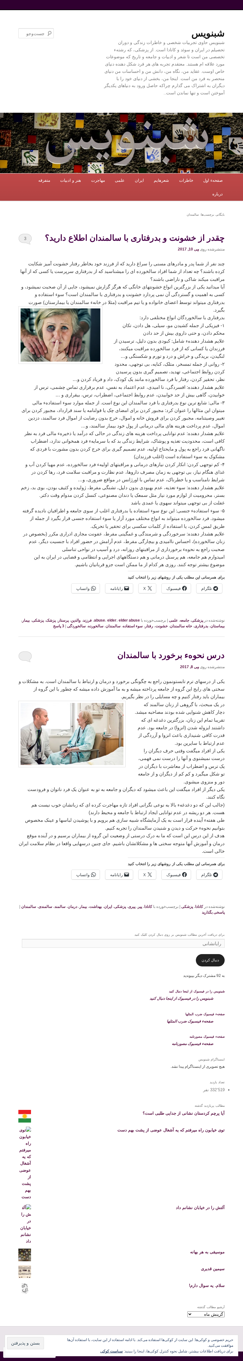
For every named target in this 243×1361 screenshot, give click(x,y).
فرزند (87, 620)
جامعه (184, 620)
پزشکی (197, 620)
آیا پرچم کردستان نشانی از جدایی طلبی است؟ (184, 1113)
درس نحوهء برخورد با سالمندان (171, 655)
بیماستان (217, 626)
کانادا (199, 906)
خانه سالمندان (181, 626)
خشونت (161, 626)
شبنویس (208, 33)
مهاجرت (98, 180)
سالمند (59, 906)
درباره (217, 194)
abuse (99, 620)
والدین (76, 620)
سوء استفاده (133, 626)
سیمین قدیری (213, 1268)
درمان (72, 906)
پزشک (51, 620)
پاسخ (58, 626)
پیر (140, 906)
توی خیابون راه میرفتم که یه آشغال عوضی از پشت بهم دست (171, 1130)
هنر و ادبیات (70, 180)
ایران (139, 180)
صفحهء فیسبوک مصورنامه (207, 1036)
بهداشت (95, 906)
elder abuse (129, 620)
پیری (131, 906)
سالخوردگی (76, 626)
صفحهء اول (213, 180)
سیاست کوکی (111, 1351)
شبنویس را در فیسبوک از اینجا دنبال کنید (197, 991)
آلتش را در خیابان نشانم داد (200, 1207)
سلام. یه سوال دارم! (207, 1285)
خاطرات (186, 180)
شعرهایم (161, 180)
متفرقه (44, 180)
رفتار (149, 626)
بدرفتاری (201, 626)
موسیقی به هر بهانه (207, 1252)
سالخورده (95, 626)
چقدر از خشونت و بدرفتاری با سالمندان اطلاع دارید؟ (135, 238)
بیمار (26, 620)
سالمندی (45, 906)
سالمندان (113, 626)
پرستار (63, 620)
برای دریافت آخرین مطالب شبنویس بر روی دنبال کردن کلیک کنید (179, 934)
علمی (120, 180)
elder (111, 620)
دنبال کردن (210, 960)
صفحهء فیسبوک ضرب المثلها (205, 1014)
